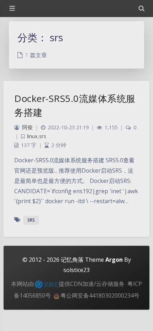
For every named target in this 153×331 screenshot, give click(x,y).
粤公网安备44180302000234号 (99, 295)
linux (32, 136)
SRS (31, 220)
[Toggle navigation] (141, 8)
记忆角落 (72, 260)
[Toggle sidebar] (12, 8)
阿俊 (27, 127)
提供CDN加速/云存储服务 (92, 284)
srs (42, 136)
